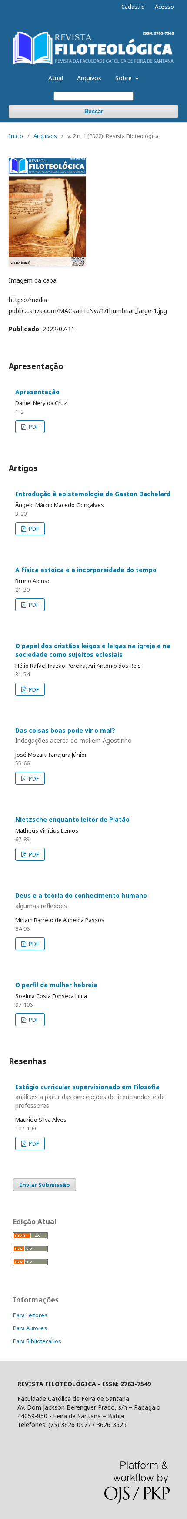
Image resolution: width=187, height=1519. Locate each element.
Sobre (124, 78)
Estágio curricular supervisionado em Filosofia (90, 1096)
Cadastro (133, 6)
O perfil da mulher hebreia (56, 985)
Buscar (93, 111)
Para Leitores (30, 1315)
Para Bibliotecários (37, 1341)
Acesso (164, 6)
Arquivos (89, 78)
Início (16, 136)
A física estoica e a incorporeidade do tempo (86, 570)
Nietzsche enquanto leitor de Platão (72, 819)
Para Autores (30, 1328)
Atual (55, 78)
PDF (33, 427)
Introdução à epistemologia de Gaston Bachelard (92, 494)
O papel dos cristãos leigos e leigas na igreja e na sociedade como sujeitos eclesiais (92, 650)
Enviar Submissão (44, 1185)
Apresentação (37, 392)
